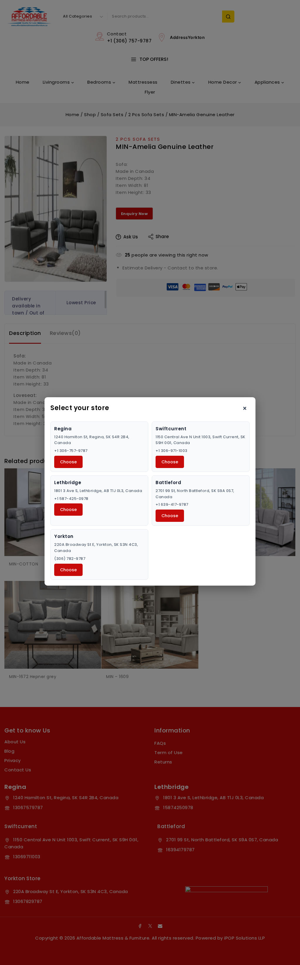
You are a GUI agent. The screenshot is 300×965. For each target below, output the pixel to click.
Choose (68, 462)
